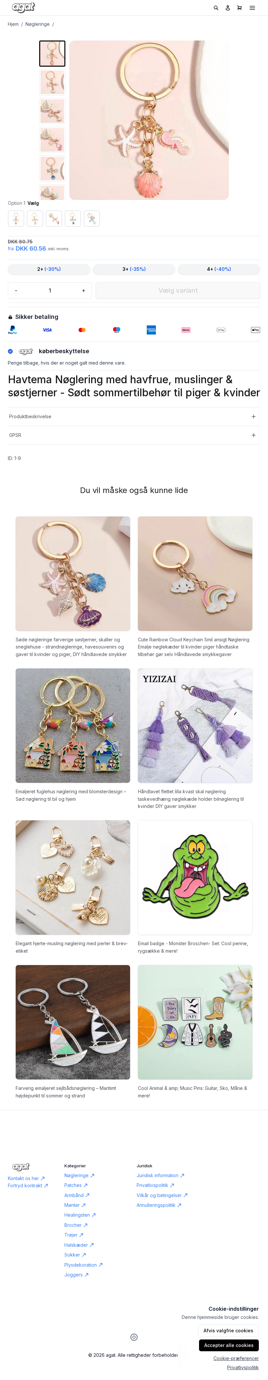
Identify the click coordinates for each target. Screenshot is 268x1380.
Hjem (13, 24)
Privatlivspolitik (243, 1367)
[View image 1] (52, 54)
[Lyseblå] (92, 218)
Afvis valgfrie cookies (228, 1330)
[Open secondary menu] (252, 8)
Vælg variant (178, 290)
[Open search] (216, 8)
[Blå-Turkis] (73, 218)
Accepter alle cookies (229, 1345)
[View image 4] (52, 140)
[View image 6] (52, 197)
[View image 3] (52, 111)
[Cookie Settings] (134, 1337)
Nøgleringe (37, 24)
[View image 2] (52, 82)
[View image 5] (52, 169)
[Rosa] (54, 218)
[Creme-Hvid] (35, 218)
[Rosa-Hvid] (16, 218)
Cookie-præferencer (236, 1358)
